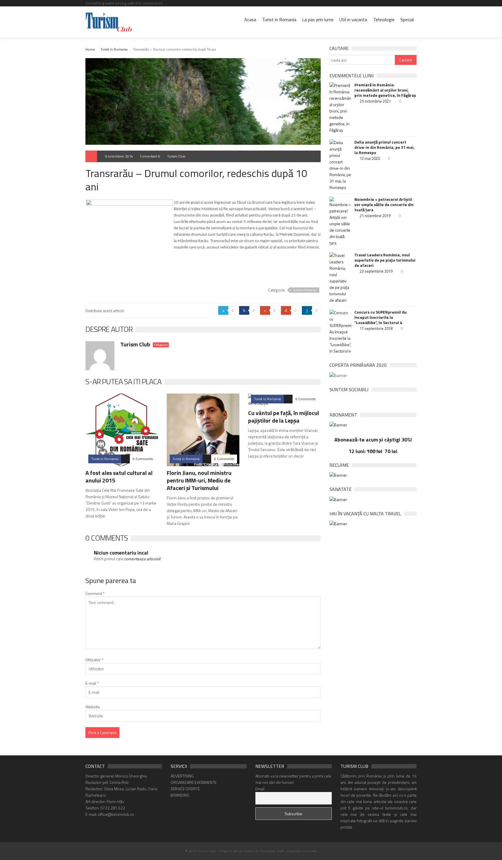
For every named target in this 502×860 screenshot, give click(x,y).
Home (90, 49)
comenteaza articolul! (142, 559)
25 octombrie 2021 (375, 101)
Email (259, 789)
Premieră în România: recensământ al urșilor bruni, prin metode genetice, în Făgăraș (385, 90)
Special (407, 19)
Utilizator (94, 660)
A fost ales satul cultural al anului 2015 (119, 476)
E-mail (92, 683)
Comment (95, 593)
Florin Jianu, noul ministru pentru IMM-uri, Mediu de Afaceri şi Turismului (199, 480)
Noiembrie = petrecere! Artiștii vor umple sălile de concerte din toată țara (384, 204)
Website (92, 707)
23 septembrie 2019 (376, 271)
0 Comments (143, 459)
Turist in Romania (279, 19)
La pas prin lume (318, 19)
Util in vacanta (353, 19)
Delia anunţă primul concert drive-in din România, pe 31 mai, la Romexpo (384, 147)
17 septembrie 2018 (376, 328)
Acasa (250, 19)
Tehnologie (384, 19)
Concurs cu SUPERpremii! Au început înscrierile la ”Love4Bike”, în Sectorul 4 (380, 317)
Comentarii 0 (150, 156)
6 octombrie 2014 (119, 156)
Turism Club (176, 156)
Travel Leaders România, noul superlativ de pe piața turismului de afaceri (384, 260)
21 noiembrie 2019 (375, 216)
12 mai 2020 (370, 158)
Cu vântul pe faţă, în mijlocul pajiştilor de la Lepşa (283, 416)
